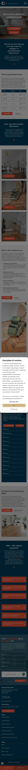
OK (14, 405)
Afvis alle (14, 409)
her (21, 398)
